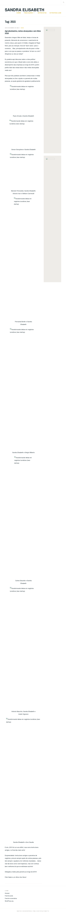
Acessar (7, 893)
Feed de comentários (11, 898)
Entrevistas (42, 13)
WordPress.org (9, 901)
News (22, 28)
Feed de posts (9, 896)
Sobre (19, 13)
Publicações (28, 13)
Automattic (45, 911)
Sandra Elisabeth (24, 9)
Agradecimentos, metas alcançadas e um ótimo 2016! (23, 32)
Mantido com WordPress (24, 911)
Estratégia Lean (55, 13)
